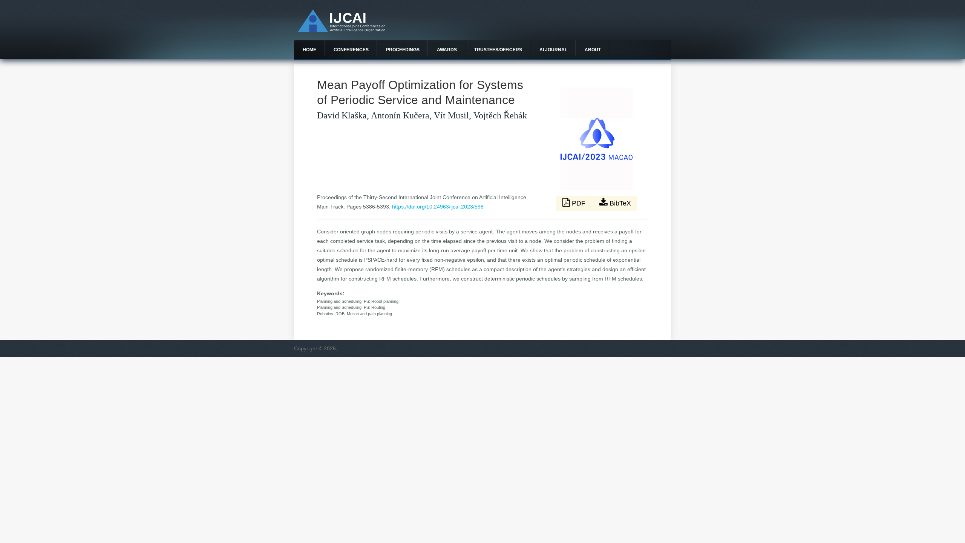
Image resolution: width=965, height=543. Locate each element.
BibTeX (619, 203)
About (593, 49)
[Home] (341, 30)
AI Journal (553, 49)
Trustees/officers (498, 49)
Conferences (351, 49)
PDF (578, 203)
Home (309, 49)
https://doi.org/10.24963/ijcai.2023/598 (438, 207)
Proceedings (403, 49)
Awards (447, 49)
